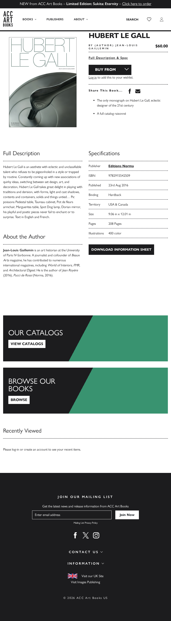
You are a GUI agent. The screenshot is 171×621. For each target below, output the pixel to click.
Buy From (105, 69)
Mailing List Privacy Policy (86, 522)
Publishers (55, 19)
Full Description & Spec (108, 58)
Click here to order (136, 3)
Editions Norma (121, 166)
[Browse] (85, 391)
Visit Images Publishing (85, 582)
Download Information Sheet (121, 249)
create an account (36, 449)
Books (28, 19)
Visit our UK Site (92, 576)
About (79, 19)
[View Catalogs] (85, 338)
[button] (149, 19)
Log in (93, 77)
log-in (15, 449)
